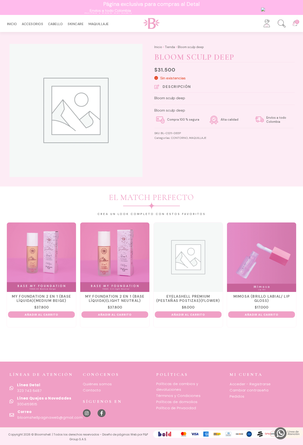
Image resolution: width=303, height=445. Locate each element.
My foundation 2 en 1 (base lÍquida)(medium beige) (41, 298)
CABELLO (55, 24)
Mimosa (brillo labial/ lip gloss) (261, 298)
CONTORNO (179, 138)
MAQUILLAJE (99, 24)
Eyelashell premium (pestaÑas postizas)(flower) (188, 298)
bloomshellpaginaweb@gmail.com (50, 417)
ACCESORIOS (32, 24)
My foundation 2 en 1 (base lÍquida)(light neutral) (114, 298)
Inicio (12, 24)
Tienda (170, 47)
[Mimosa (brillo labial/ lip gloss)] (261, 257)
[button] (279, 22)
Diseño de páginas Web (120, 434)
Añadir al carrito (41, 315)
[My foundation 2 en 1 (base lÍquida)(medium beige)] (41, 257)
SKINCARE (76, 24)
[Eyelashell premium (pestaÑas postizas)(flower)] (188, 257)
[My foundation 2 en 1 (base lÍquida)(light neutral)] (115, 257)
